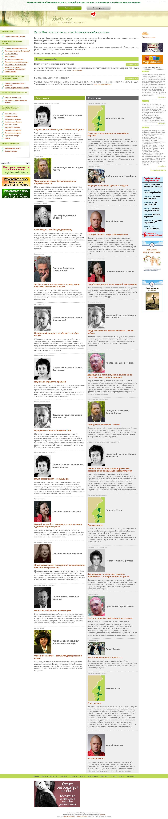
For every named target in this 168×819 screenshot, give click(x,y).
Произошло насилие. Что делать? (44, 452)
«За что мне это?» (39, 304)
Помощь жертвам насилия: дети (98, 547)
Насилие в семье (39, 254)
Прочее (7, 138)
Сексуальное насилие (13, 119)
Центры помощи (11, 151)
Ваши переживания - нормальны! (51, 479)
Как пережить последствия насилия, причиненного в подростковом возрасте (108, 575)
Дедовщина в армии (40, 203)
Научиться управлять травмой (50, 382)
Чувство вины (38, 156)
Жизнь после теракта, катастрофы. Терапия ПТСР (103, 442)
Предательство (95, 525)
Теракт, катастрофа (12, 136)
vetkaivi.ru (102, 814)
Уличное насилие (93, 208)
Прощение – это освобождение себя (52, 430)
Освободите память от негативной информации (112, 284)
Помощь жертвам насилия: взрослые (15, 84)
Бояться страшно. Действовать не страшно (110, 618)
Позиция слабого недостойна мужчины (108, 234)
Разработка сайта (82, 816)
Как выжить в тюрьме (13, 133)
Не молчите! (77, 70)
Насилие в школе (39, 499)
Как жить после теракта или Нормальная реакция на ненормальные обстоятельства (110, 469)
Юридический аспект (12, 148)
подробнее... (162, 97)
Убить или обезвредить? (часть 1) (105, 657)
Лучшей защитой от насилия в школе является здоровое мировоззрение (58, 525)
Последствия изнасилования (43, 542)
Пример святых (10, 72)
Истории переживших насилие (97, 103)
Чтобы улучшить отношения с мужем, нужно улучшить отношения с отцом (57, 285)
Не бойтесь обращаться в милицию (52, 610)
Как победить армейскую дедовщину (53, 230)
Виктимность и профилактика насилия (46, 103)
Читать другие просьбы (158, 170)
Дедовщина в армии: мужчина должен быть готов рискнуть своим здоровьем (110, 376)
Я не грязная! (94, 703)
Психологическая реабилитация (44, 355)
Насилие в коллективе (13, 130)
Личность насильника (94, 302)
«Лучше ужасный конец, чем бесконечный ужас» (59, 129)
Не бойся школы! (96, 758)
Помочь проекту (149, 37)
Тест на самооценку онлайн (15, 36)
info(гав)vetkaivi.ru (69, 816)
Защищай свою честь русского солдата (108, 185)
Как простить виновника (42, 402)
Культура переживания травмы (104, 424)
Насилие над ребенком (13, 122)
